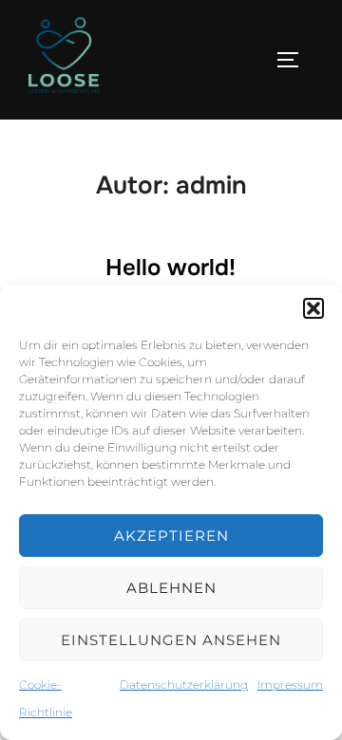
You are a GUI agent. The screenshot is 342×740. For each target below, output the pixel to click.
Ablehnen (171, 588)
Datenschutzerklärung (184, 684)
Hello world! (170, 267)
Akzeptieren (171, 536)
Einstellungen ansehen (171, 640)
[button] (313, 308)
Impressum (290, 684)
